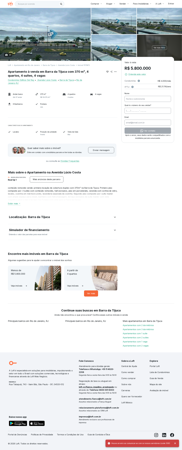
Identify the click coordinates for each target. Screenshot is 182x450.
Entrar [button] (171, 3)
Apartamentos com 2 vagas (136, 345)
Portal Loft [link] (155, 366)
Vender (122, 3)
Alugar (109, 3)
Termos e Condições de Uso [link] (70, 434)
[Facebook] (172, 435)
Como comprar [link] (128, 378)
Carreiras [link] (125, 390)
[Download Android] (18, 424)
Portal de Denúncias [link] (17, 434)
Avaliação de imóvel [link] (159, 390)
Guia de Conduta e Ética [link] (99, 434)
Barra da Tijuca (49, 65)
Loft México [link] (126, 402)
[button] (62, 217)
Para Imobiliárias (141, 3)
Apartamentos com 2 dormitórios (138, 325)
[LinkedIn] (164, 435)
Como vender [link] (127, 372)
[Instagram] (156, 435)
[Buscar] (61, 4)
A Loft (158, 3)
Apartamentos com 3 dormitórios (138, 329)
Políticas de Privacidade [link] (42, 434)
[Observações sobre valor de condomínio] (139, 81)
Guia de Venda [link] (156, 378)
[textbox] (39, 4)
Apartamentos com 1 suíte (135, 333)
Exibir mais (13, 203)
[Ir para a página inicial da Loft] (11, 3)
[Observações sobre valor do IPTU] (132, 87)
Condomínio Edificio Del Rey (21, 80)
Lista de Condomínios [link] (160, 372)
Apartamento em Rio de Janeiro (27, 65)
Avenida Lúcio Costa (66, 65)
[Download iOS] (37, 424)
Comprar (95, 3)
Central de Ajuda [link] (129, 366)
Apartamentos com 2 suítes (136, 337)
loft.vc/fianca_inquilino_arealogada (96, 387)
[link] (46, 179)
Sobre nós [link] (126, 384)
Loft (9, 65)
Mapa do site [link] (156, 384)
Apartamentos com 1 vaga (135, 341)
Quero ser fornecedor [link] (131, 396)
